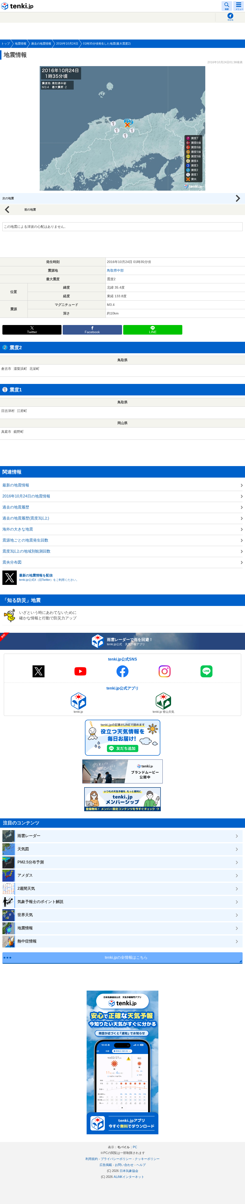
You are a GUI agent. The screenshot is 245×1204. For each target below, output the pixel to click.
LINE (152, 332)
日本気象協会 (129, 1171)
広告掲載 (106, 1165)
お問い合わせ (124, 1165)
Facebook (92, 332)
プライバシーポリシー (116, 1159)
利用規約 (91, 1159)
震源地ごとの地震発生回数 (25, 540)
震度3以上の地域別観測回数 (26, 551)
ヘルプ (141, 1165)
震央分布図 (12, 562)
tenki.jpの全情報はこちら (126, 957)
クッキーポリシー (147, 1159)
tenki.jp (18, 6)
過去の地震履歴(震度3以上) (25, 518)
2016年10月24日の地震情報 (26, 496)
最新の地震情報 (15, 485)
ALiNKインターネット (129, 1177)
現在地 (230, 20)
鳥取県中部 (115, 270)
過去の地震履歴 (15, 507)
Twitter (32, 332)
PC (135, 1147)
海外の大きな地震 (17, 529)
